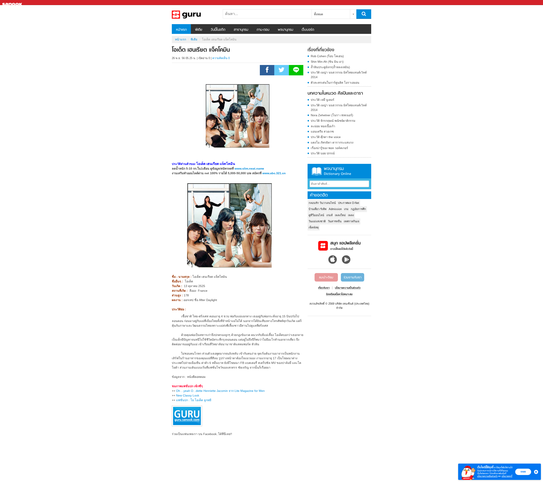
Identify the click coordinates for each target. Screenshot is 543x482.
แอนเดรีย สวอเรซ (322, 131)
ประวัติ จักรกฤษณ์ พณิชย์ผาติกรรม (333, 120)
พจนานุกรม (285, 30)
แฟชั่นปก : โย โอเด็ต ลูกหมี (193, 400)
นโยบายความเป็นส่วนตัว (487, 476)
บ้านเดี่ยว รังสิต (317, 209)
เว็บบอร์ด (308, 30)
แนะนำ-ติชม (326, 277)
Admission (335, 209)
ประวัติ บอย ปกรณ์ (323, 153)
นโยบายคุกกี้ (507, 476)
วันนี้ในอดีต (218, 30)
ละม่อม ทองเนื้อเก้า (323, 126)
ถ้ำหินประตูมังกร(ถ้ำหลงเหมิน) (330, 67)
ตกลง (523, 471)
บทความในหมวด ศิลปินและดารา (335, 93)
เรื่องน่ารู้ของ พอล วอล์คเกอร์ (329, 148)
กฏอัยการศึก (358, 209)
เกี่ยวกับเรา (324, 288)
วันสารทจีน (334, 221)
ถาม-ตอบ (263, 30)
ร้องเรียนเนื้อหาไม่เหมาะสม (339, 294)
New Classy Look (187, 395)
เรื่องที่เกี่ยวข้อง (321, 50)
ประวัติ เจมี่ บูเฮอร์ (322, 99)
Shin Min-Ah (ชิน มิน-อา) (327, 61)
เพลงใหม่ (340, 215)
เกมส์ (329, 215)
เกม (346, 209)
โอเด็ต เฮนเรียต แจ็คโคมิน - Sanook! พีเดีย (194, 14)
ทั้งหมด (318, 14)
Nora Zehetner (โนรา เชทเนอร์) (332, 115)
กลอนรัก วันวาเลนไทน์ (322, 202)
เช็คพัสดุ (314, 227)
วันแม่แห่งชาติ (317, 221)
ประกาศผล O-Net (348, 202)
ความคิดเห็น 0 (221, 58)
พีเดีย (198, 30)
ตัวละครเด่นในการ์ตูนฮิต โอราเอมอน (335, 82)
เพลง (351, 215)
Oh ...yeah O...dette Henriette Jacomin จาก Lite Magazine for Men (220, 390)
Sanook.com (12, 2)
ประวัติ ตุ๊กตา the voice (326, 137)
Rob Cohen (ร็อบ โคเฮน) (327, 56)
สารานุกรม (241, 30)
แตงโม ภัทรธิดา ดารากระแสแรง (332, 142)
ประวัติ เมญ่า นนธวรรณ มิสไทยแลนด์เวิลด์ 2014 (339, 75)
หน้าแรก (181, 30)
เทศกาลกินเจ (351, 221)
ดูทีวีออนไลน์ (316, 215)
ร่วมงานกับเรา (352, 277)
